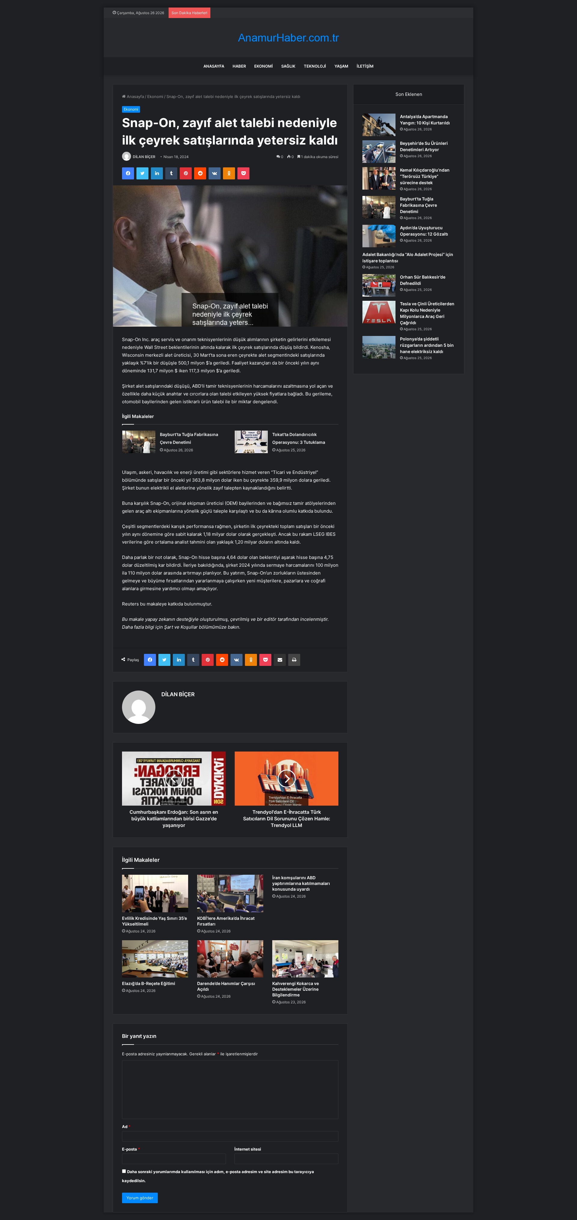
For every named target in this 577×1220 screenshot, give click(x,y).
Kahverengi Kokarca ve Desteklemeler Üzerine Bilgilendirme (295, 989)
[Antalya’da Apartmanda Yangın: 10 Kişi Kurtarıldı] (378, 125)
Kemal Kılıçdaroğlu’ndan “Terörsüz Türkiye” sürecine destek (425, 176)
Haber (239, 66)
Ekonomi (263, 66)
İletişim (365, 66)
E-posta (131, 1149)
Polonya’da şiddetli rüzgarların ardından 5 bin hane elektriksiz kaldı (427, 345)
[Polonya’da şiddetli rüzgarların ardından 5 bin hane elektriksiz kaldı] (378, 347)
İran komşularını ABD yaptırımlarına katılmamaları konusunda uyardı (301, 883)
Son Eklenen (408, 94)
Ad (126, 1126)
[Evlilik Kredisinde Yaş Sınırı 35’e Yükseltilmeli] (155, 893)
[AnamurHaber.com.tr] (288, 37)
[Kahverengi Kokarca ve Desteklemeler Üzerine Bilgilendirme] (305, 959)
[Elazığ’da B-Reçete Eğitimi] (155, 959)
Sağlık (288, 66)
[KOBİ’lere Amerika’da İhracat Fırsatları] (230, 893)
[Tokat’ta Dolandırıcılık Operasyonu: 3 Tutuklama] (251, 442)
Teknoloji (315, 66)
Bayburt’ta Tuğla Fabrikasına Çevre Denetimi (418, 205)
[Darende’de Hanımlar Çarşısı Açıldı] (230, 959)
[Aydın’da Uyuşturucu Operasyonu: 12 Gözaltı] (378, 236)
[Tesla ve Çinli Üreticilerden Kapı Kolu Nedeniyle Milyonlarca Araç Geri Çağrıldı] (378, 312)
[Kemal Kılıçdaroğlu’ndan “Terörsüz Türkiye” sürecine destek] (378, 178)
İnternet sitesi (247, 1149)
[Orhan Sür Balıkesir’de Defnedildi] (378, 285)
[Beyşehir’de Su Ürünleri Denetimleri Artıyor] (378, 151)
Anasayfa (213, 66)
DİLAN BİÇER (144, 156)
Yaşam (341, 66)
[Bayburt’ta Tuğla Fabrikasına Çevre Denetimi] (138, 442)
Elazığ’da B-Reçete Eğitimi (148, 983)
